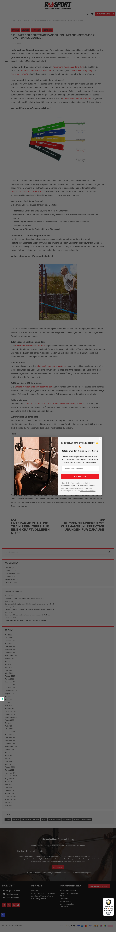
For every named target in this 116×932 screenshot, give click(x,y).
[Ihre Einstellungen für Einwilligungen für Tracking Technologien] (2, 699)
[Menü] (112, 899)
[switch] (108, 913)
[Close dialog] (100, 439)
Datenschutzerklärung (88, 491)
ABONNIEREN (80, 476)
